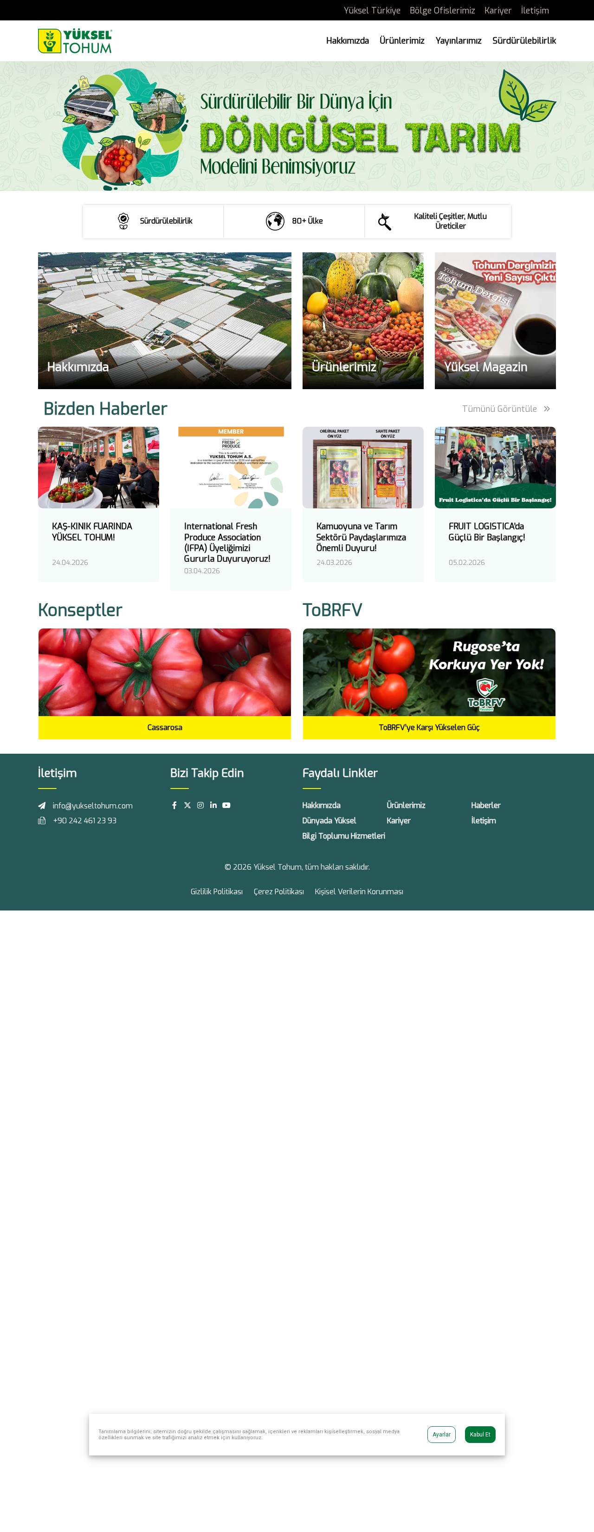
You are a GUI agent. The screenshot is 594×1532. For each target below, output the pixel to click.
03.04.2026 (202, 571)
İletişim (535, 10)
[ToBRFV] (429, 671)
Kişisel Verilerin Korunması (359, 892)
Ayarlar (442, 1434)
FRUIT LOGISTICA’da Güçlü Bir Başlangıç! (487, 532)
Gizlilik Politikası (217, 892)
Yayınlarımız (459, 40)
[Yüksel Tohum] (75, 40)
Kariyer (498, 10)
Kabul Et (480, 1434)
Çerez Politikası (279, 892)
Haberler (486, 805)
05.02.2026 (467, 562)
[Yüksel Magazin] (495, 320)
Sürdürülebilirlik (524, 40)
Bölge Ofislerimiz (442, 10)
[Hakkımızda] (164, 320)
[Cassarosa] (165, 672)
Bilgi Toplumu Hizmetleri (344, 836)
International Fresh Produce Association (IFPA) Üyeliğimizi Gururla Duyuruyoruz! (227, 542)
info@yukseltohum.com (93, 806)
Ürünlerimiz (402, 40)
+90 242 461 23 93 (84, 821)
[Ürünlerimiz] (363, 320)
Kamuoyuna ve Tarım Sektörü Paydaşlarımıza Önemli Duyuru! (361, 537)
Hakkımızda (347, 40)
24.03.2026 (334, 562)
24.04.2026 (70, 562)
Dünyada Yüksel (329, 821)
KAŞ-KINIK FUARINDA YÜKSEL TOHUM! (92, 532)
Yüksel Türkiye (372, 10)
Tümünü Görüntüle (500, 409)
